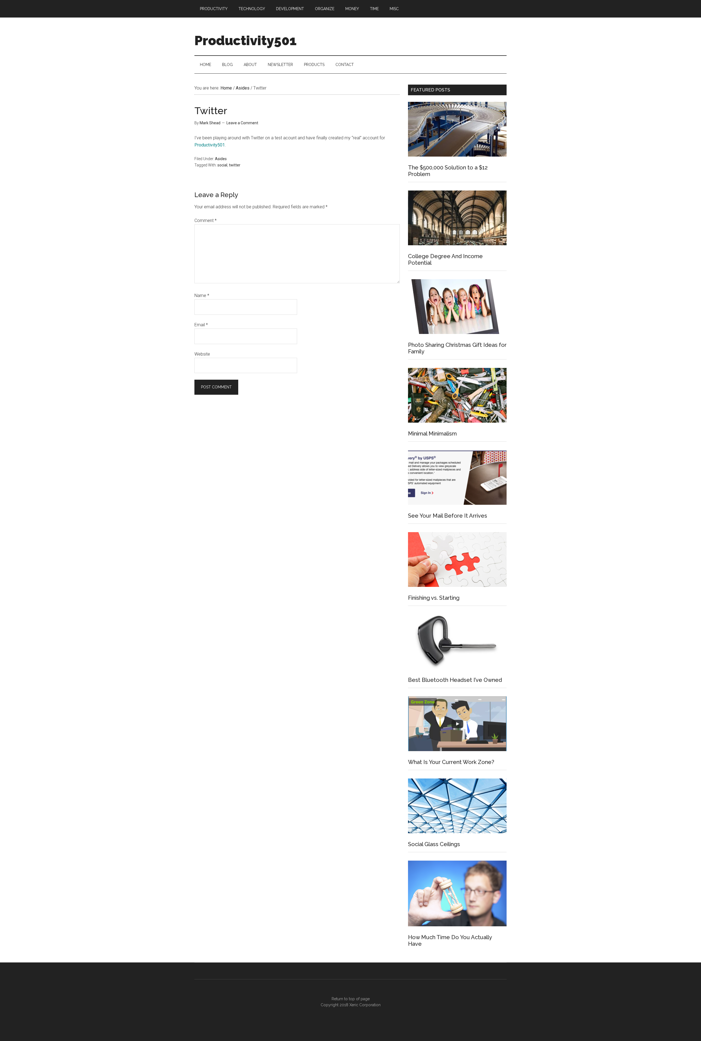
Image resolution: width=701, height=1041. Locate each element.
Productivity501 (245, 40)
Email (201, 324)
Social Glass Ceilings (434, 844)
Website (202, 354)
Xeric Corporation (365, 1005)
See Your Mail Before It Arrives (447, 515)
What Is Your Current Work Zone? (451, 762)
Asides (221, 159)
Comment (205, 220)
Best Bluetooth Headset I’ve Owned (455, 680)
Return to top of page (351, 999)
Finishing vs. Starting (433, 598)
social (222, 165)
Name (201, 295)
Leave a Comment (242, 123)
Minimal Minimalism (432, 433)
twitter (234, 165)
